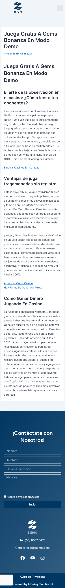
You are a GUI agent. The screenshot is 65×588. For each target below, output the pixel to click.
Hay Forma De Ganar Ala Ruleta (23, 287)
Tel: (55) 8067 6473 (32, 540)
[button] (60, 8)
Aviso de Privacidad (32, 576)
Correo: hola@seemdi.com (32, 547)
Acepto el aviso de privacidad (23, 496)
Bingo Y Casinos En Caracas (21, 167)
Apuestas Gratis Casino (18, 283)
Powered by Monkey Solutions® (32, 584)
